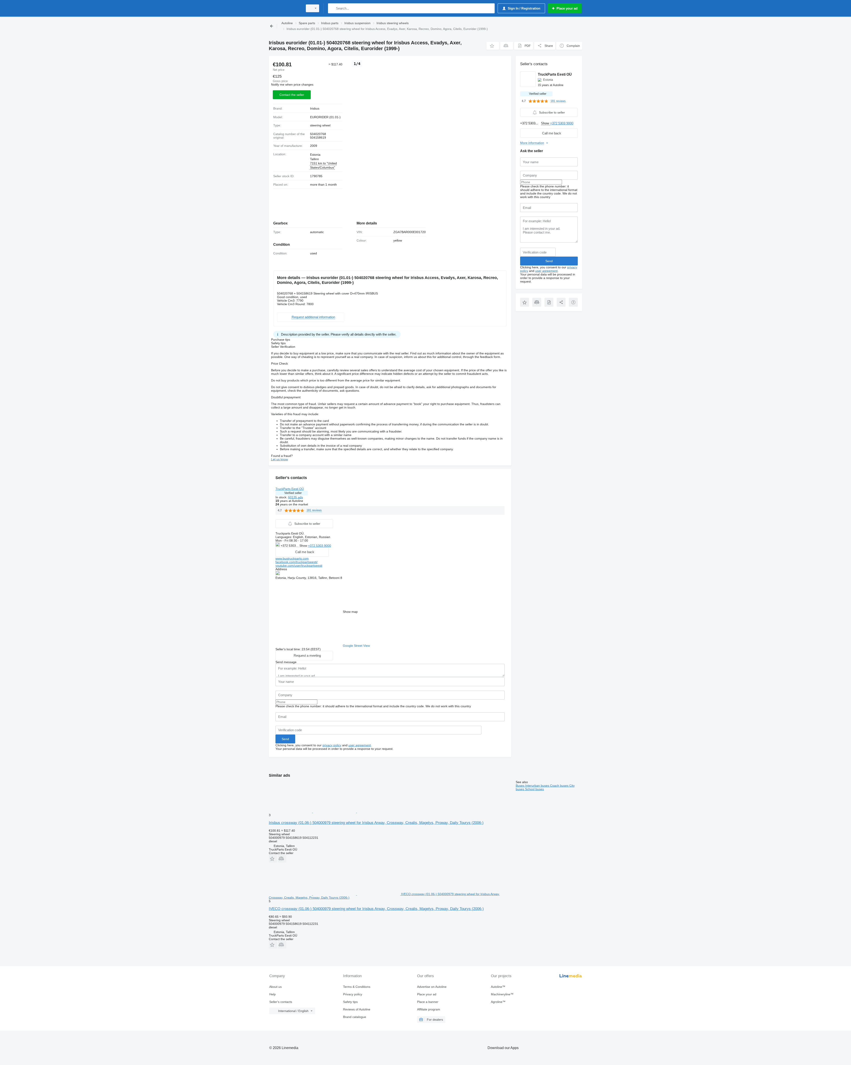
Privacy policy (352, 994)
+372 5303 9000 (319, 545)
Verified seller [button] (293, 493)
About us (275, 986)
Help (272, 994)
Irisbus (314, 108)
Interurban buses (537, 785)
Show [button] (303, 545)
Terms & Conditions (356, 986)
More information (532, 143)
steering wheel (320, 125)
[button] (492, 46)
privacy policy (331, 745)
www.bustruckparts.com (292, 558)
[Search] (332, 8)
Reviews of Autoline (356, 1009)
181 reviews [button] (314, 510)
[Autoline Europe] (284, 8)
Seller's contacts (280, 1002)
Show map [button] (350, 611)
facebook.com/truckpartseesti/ (296, 562)
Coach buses (559, 785)
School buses (534, 789)
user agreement (359, 745)
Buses (520, 785)
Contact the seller (291, 94)
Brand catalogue (354, 1017)
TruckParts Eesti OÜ (289, 489)
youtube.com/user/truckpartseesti (298, 565)
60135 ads (295, 497)
